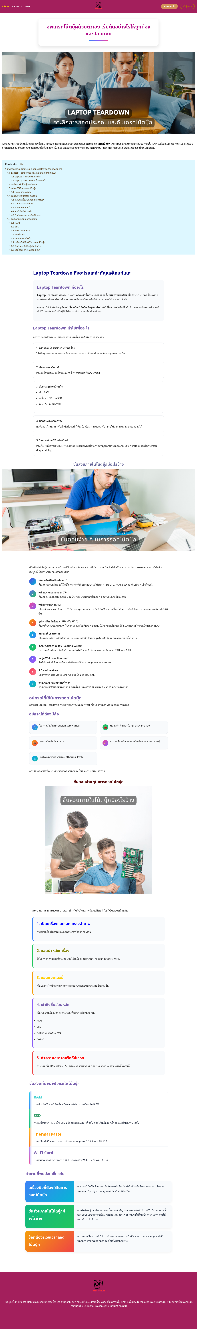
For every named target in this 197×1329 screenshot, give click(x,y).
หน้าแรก (6, 6)
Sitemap (25, 6)
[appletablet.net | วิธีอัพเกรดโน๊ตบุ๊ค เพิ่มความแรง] (98, 6)
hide (21, 164)
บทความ (15, 6)
